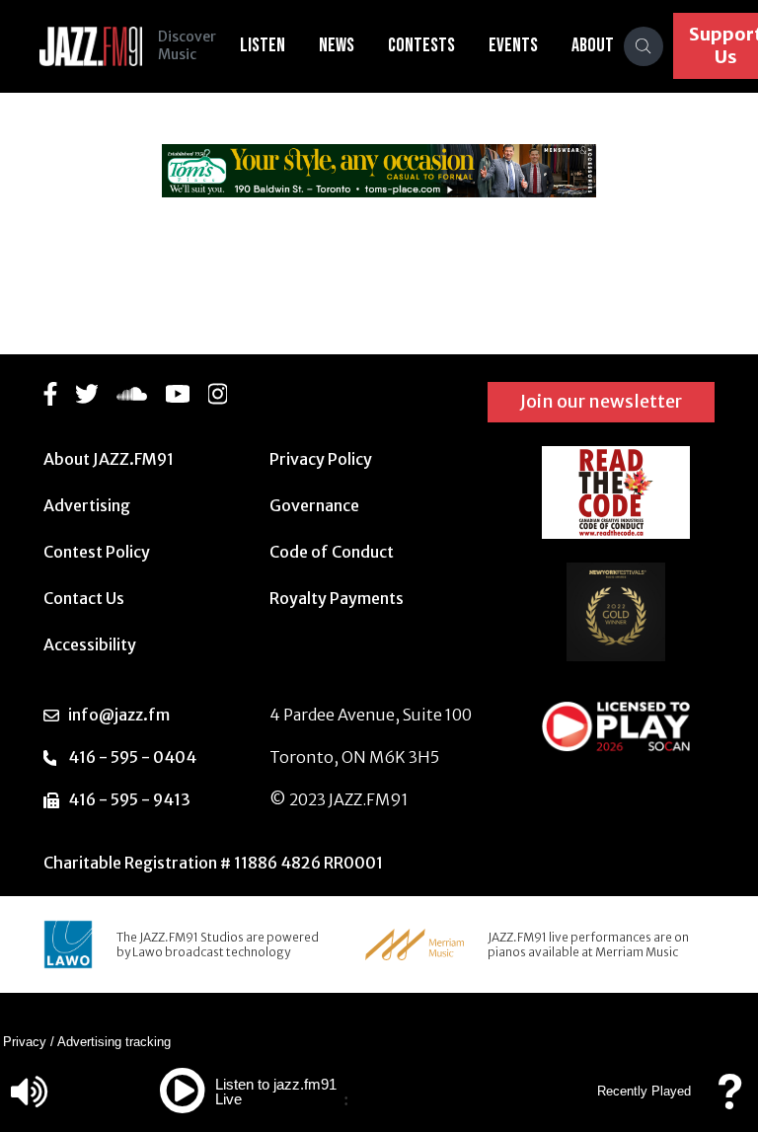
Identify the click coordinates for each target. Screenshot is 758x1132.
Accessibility (89, 644)
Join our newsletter (601, 401)
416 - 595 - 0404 (132, 757)
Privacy (24, 1041)
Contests (421, 45)
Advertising (86, 505)
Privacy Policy (320, 459)
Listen (262, 45)
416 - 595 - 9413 (129, 799)
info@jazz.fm (119, 714)
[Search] (643, 46)
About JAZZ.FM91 (108, 459)
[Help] (729, 1101)
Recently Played (644, 1091)
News (336, 45)
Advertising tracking (114, 1041)
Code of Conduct (331, 552)
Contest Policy (96, 552)
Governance (314, 505)
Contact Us (83, 598)
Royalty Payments (336, 598)
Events (513, 45)
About (592, 45)
